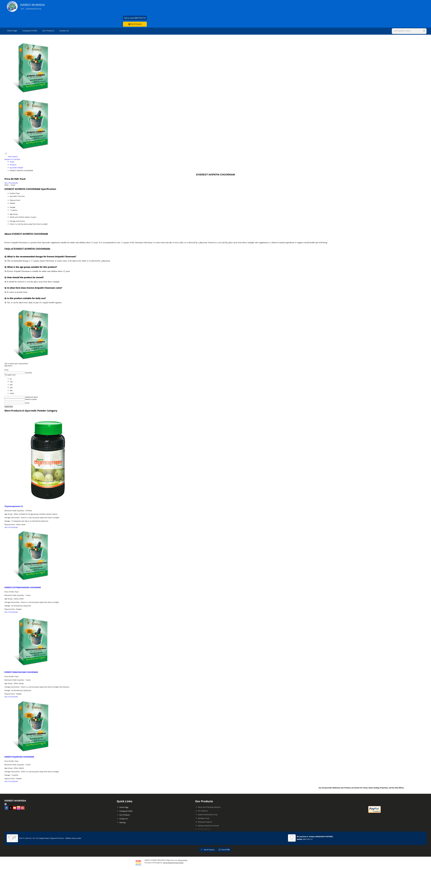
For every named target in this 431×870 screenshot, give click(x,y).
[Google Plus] (22, 809)
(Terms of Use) (182, 860)
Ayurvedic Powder (16, 168)
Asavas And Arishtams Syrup (208, 814)
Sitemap (122, 822)
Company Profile (29, 30)
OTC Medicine (203, 811)
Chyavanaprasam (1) (13, 506)
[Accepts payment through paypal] (374, 812)
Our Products (48, 30)
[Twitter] (10, 809)
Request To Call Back (12, 159)
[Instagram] (18, 809)
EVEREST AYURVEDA (32, 6)
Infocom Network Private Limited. (173, 863)
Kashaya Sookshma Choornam (208, 826)
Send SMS (226, 849)
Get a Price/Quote (11, 183)
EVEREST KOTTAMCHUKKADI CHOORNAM (22, 587)
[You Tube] (14, 809)
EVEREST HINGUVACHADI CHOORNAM (21, 672)
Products (13, 165)
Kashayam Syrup (203, 818)
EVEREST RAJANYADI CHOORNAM (19, 757)
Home (12, 162)
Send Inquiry (136, 24)
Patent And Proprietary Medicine (209, 807)
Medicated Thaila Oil (205, 822)
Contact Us (64, 30)
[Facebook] (6, 809)
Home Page (12, 30)
